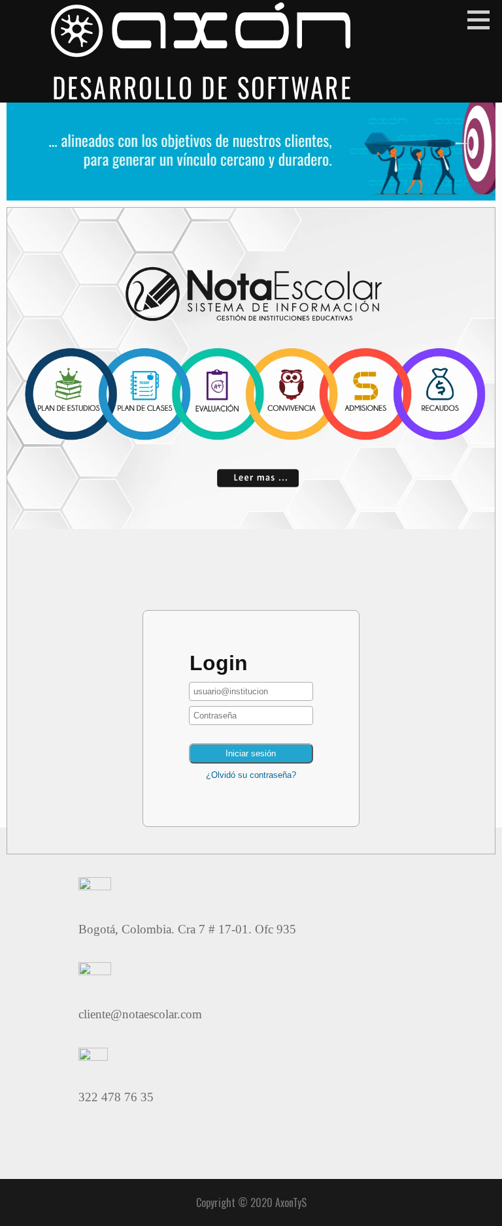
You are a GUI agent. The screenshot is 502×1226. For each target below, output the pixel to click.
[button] (483, 20)
